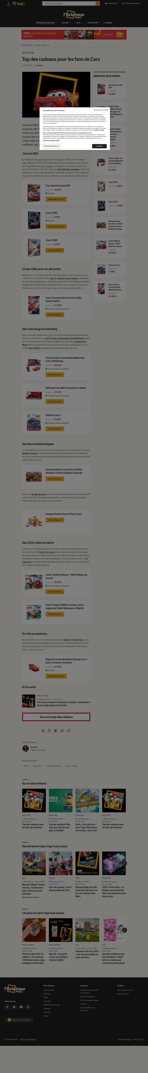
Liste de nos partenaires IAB (51, 140)
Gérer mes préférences (51, 146)
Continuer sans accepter (101, 110)
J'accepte (99, 146)
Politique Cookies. (98, 130)
